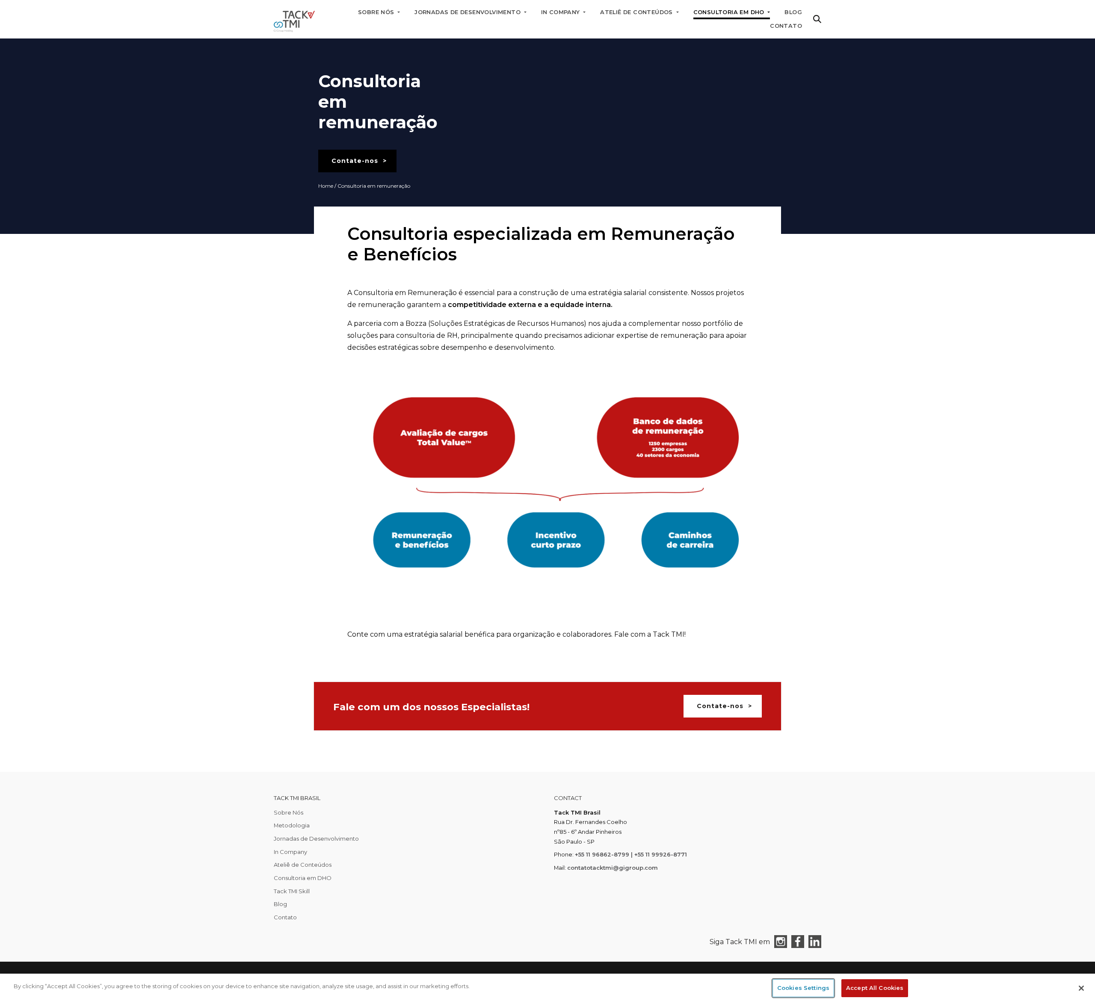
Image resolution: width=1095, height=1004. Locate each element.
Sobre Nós (288, 812)
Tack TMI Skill (292, 891)
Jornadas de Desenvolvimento (316, 838)
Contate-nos (354, 161)
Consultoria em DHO (302, 877)
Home (325, 186)
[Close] (1081, 988)
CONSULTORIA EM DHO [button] (729, 12)
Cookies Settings (803, 987)
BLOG (793, 12)
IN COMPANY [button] (561, 12)
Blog (280, 904)
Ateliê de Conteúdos (302, 864)
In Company (290, 851)
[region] (547, 989)
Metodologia (292, 825)
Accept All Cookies (874, 987)
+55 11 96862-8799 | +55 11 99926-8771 (631, 854)
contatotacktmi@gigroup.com (612, 867)
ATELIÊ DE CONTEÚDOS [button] (637, 12)
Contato (786, 26)
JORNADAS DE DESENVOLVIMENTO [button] (468, 12)
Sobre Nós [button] (377, 12)
